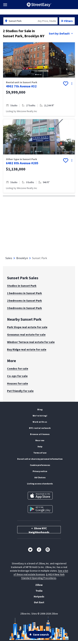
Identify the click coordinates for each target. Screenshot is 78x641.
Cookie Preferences (40, 465)
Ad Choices (40, 477)
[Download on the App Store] (40, 495)
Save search (41, 634)
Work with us (40, 421)
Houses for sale (17, 383)
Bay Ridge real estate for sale (26, 349)
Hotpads (39, 596)
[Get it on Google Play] (40, 509)
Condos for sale (17, 368)
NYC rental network (40, 428)
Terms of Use (39, 452)
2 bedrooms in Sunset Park (24, 300)
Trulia (39, 590)
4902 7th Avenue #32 (21, 86)
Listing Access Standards (40, 483)
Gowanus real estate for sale (26, 334)
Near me (39, 440)
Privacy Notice (40, 471)
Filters (68, 21)
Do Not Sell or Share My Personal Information (40, 458)
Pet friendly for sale (20, 391)
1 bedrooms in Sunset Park (24, 293)
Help (40, 446)
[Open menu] (5, 5)
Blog (39, 409)
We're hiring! (40, 415)
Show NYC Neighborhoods (39, 529)
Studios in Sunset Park (21, 285)
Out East (39, 602)
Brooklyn (22, 258)
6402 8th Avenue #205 (22, 163)
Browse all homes (40, 434)
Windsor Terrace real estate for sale (31, 342)
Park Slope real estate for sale (27, 327)
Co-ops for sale (17, 376)
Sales (8, 258)
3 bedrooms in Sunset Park (24, 308)
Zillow (39, 584)
